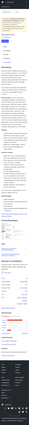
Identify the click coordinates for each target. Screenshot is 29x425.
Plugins (17, 370)
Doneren (18, 382)
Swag (17, 385)
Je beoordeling (5, 333)
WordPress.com (6, 390)
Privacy (3, 372)
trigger (25, 303)
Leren (3, 377)
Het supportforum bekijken (8, 344)
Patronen (17, 372)
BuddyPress (5, 398)
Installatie (5, 54)
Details (5, 47)
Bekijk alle (25, 333)
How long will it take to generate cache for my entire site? (10, 254)
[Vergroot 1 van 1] (25, 225)
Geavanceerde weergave (8, 308)
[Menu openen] (26, 2)
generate (25, 300)
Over (2, 364)
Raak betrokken (19, 377)
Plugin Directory (5, 6)
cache (19, 297)
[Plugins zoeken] (17, 11)
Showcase (18, 364)
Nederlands (8, 404)
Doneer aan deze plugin (7, 355)
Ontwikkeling (6, 58)
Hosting (3, 370)
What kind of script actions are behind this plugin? (8, 249)
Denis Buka (8, 37)
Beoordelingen (7, 50)
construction (24, 297)
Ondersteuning (7, 62)
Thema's (17, 367)
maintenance (20, 303)
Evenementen (19, 380)
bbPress (4, 395)
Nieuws (3, 367)
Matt (3, 392)
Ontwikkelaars (5, 382)
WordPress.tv (5, 385)
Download (5, 41)
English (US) (25, 294)
